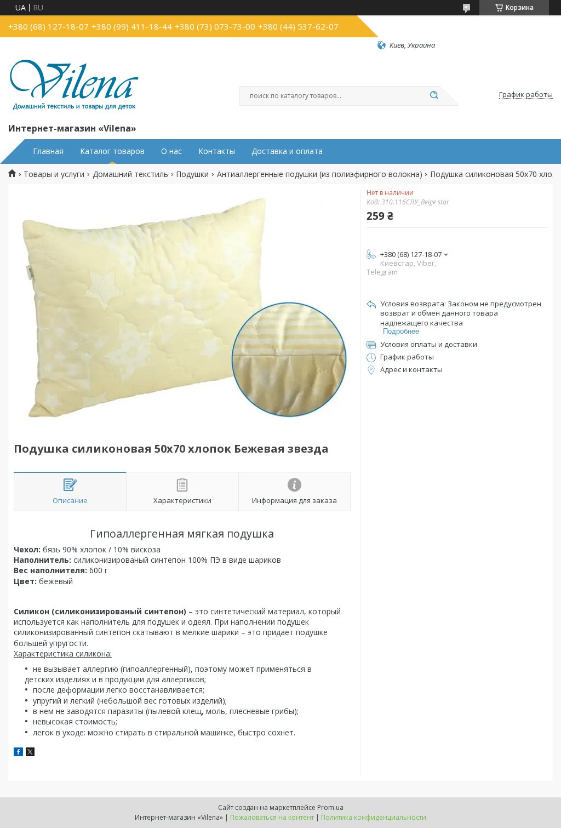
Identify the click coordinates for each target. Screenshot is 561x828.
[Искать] (434, 96)
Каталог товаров (112, 151)
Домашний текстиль (130, 174)
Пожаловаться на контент (272, 817)
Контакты (216, 151)
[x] (30, 753)
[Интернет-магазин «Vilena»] (74, 85)
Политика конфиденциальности (373, 817)
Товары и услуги (54, 174)
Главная (48, 151)
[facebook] (18, 753)
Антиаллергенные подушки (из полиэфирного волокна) (319, 174)
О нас (171, 151)
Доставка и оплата (287, 151)
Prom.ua (330, 807)
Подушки (192, 174)
